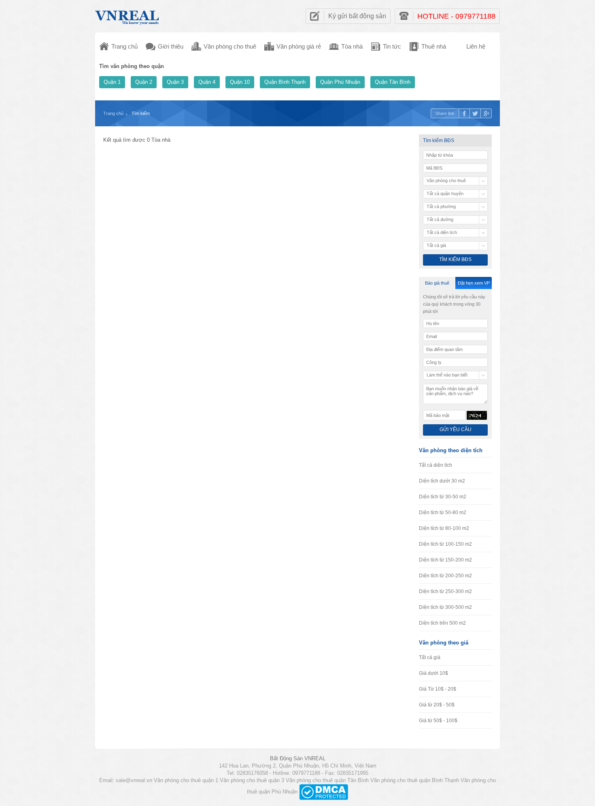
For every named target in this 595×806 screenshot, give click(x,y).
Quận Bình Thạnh (285, 82)
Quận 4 (206, 82)
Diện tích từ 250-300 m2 (445, 591)
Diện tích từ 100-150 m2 (445, 544)
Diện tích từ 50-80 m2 (442, 512)
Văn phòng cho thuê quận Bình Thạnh (414, 780)
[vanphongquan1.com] (127, 16)
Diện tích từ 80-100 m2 (444, 528)
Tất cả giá (429, 657)
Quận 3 (175, 82)
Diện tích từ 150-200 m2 (445, 560)
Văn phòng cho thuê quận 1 (186, 780)
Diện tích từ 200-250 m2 (445, 575)
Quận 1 (112, 82)
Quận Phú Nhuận (340, 82)
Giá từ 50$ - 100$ (438, 720)
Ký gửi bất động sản (357, 16)
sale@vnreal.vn (134, 780)
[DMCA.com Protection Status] (323, 792)
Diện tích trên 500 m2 (442, 623)
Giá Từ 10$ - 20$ (437, 689)
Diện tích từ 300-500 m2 (445, 607)
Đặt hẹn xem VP (474, 283)
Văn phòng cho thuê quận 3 (252, 780)
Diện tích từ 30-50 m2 (442, 497)
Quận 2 (143, 82)
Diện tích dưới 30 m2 (442, 481)
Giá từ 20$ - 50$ (437, 705)
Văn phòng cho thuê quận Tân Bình (327, 780)
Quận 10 (240, 82)
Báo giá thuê (437, 283)
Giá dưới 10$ (433, 673)
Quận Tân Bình (392, 82)
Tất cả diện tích (435, 465)
